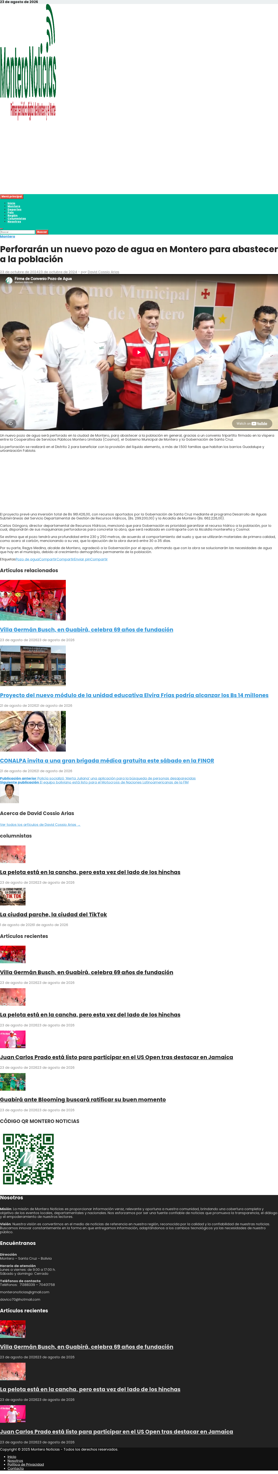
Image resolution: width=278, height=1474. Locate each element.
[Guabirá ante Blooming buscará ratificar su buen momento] (13, 1089)
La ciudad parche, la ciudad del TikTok (53, 914)
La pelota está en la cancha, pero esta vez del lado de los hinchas (90, 872)
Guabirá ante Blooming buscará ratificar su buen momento (83, 1099)
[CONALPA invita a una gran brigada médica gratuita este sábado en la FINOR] (33, 750)
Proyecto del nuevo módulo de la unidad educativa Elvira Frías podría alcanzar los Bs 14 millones (134, 695)
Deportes (14, 209)
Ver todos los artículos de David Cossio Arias (40, 824)
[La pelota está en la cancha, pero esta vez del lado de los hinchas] (13, 861)
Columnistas (17, 218)
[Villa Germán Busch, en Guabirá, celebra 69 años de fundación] (33, 619)
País (11, 212)
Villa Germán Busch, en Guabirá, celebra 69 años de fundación (86, 629)
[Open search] (1, 228)
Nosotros (14, 221)
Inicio (11, 203)
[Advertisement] (113, 167)
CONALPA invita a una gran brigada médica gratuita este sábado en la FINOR (107, 760)
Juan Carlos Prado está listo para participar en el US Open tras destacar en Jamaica (116, 1057)
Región (13, 215)
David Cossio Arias (103, 272)
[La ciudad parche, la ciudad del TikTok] (13, 904)
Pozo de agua (27, 559)
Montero (14, 206)
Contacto (16, 1468)
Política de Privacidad (26, 1464)
